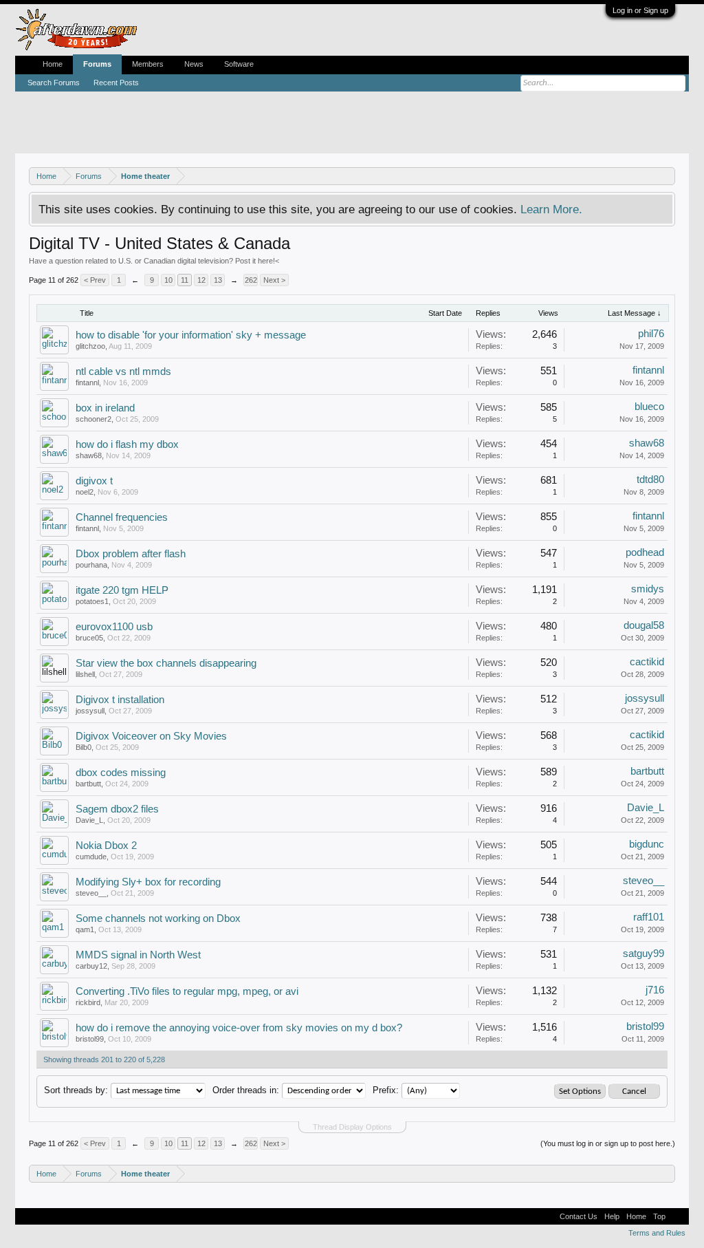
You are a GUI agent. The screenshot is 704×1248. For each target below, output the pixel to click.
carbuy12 (91, 966)
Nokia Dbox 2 (106, 845)
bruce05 (89, 638)
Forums (97, 64)
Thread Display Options (352, 1127)
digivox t (94, 480)
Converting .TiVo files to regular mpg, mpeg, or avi (187, 991)
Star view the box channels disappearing (166, 663)
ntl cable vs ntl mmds (123, 371)
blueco (649, 406)
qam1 (85, 929)
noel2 (85, 492)
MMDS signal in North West (138, 954)
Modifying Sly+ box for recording (148, 881)
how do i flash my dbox (127, 444)
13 (218, 280)
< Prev (95, 280)
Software (239, 64)
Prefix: (386, 1090)
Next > (274, 280)
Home (53, 64)
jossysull (90, 711)
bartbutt (88, 783)
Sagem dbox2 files (117, 809)
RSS (677, 1216)
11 (184, 280)
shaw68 (89, 455)
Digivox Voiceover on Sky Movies (151, 736)
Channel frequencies (122, 517)
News (194, 64)
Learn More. (551, 209)
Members (148, 64)
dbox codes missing (121, 772)
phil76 (651, 333)
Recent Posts (116, 82)
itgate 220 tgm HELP (122, 590)
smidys (647, 588)
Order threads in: (245, 1090)
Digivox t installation (120, 699)
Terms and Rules (656, 1233)
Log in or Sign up (640, 10)
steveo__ (91, 893)
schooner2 (93, 419)
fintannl (87, 382)
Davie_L (89, 820)
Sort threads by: (76, 1090)
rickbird (88, 1002)
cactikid (647, 661)
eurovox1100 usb (114, 626)
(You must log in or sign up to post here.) (607, 1143)
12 (201, 280)
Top (659, 1216)
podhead (645, 552)
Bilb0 (83, 747)
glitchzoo (90, 346)
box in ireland (105, 407)
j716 (655, 990)
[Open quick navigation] (666, 175)
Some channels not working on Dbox (158, 918)
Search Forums (54, 82)
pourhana (91, 565)
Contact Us (578, 1216)
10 (168, 280)
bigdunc (646, 844)
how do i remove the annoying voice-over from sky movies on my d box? (239, 1027)
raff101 (648, 917)
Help (611, 1216)
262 (251, 280)
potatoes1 (92, 601)
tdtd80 (650, 479)
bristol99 (90, 1039)
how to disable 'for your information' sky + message (191, 335)
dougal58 (644, 625)
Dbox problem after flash (131, 553)
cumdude (91, 856)
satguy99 (643, 953)
